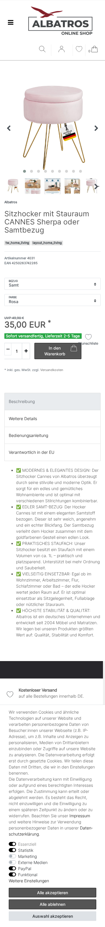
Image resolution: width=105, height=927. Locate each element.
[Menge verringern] (7, 349)
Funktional (27, 874)
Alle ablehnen (52, 904)
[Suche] (43, 49)
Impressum (79, 815)
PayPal (24, 868)
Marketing (27, 856)
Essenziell (27, 844)
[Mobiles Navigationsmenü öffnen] (10, 22)
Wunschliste (88, 343)
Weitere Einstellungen (29, 880)
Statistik (25, 850)
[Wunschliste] (79, 50)
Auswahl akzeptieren (52, 916)
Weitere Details (23, 418)
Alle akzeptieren (52, 892)
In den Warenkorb (54, 350)
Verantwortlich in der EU (31, 452)
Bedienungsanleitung (28, 435)
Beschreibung (22, 401)
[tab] (52, 401)
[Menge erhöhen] (26, 351)
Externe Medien (33, 862)
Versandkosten (51, 370)
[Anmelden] (62, 51)
